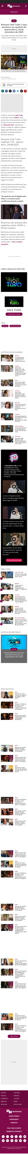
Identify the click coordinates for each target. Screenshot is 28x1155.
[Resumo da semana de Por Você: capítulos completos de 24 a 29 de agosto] (7, 961)
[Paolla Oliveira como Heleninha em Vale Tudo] (7, 393)
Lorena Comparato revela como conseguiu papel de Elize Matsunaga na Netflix (13, 498)
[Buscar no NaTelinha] (26, 6)
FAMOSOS (16, 1095)
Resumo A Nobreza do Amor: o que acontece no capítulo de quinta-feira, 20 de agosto (20, 875)
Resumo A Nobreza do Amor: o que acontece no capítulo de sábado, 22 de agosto (21, 706)
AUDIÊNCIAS (4, 1098)
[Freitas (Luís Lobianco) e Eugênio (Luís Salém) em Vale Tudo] (7, 416)
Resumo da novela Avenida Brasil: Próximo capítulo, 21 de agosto (20, 813)
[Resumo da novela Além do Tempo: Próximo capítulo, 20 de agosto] (7, 917)
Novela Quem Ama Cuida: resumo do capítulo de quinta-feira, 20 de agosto (20, 855)
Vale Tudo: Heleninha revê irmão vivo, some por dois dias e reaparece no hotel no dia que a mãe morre (20, 371)
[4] (7, 609)
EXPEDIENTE (14, 1119)
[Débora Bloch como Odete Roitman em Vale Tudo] (7, 439)
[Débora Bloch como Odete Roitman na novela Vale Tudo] (7, 382)
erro (25, 91)
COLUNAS (16, 1098)
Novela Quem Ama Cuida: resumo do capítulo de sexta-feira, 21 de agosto (20, 759)
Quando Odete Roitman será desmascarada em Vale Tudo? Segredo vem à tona (20, 440)
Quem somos (14, 1116)
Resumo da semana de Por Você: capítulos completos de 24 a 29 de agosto (21, 963)
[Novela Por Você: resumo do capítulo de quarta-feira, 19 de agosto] (7, 1016)
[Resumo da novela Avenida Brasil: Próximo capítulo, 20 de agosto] (7, 907)
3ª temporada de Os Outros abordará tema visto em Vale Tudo (21, 430)
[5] (7, 620)
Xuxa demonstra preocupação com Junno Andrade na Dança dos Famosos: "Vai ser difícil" (21, 599)
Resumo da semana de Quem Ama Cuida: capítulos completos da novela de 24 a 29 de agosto (21, 930)
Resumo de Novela (15, 326)
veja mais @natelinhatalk (14, 560)
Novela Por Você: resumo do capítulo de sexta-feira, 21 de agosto (21, 769)
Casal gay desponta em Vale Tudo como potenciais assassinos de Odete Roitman (21, 418)
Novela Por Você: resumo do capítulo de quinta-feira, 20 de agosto (21, 865)
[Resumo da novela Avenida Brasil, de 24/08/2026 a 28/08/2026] (7, 716)
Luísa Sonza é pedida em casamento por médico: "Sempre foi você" (21, 587)
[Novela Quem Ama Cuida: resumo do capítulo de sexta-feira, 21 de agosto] (7, 758)
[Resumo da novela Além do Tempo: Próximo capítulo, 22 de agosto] (7, 748)
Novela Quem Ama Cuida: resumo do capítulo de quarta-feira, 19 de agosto (20, 986)
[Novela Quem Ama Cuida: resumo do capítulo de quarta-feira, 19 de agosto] (7, 984)
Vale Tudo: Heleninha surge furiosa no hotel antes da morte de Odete (20, 395)
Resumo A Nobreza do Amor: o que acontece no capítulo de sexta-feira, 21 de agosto (20, 802)
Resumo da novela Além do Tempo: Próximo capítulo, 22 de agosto (20, 749)
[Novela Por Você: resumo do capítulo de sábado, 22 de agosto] (7, 694)
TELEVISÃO (17, 1093)
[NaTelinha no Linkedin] (11, 1140)
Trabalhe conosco (14, 1131)
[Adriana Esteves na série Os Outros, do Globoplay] (7, 428)
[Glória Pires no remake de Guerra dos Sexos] (7, 405)
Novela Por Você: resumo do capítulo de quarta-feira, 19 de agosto (21, 1017)
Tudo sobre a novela (14, 314)
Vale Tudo (19, 115)
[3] (7, 597)
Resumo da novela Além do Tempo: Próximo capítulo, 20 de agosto (20, 918)
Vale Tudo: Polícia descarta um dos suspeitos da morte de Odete (20, 384)
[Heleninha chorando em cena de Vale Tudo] (7, 368)
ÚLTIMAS (3, 1093)
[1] (7, 575)
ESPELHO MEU (18, 1104)
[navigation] (2, 6)
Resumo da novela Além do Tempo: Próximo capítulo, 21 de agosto (20, 823)
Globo (16, 117)
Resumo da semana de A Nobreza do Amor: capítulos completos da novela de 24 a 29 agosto (21, 974)
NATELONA (4, 1104)
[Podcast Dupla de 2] (16, 1140)
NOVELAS (3, 1095)
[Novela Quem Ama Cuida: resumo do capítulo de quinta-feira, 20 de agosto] (7, 853)
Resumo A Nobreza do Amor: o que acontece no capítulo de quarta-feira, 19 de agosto (20, 1028)
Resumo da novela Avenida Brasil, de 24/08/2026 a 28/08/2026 (20, 717)
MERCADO (4, 1101)
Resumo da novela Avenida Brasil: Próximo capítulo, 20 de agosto (20, 908)
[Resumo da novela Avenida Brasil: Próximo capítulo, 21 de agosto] (7, 811)
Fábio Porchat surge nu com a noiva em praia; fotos (21, 575)
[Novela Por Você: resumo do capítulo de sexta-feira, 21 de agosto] (7, 768)
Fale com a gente (14, 1128)
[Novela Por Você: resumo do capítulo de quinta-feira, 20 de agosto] (7, 864)
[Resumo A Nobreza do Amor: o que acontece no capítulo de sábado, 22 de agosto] (7, 705)
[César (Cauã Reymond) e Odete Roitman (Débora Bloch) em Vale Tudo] (7, 358)
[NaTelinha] (13, 6)
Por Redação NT (5, 77)
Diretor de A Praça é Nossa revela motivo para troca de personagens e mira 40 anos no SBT (21, 622)
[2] (7, 586)
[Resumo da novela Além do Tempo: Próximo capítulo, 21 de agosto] (7, 822)
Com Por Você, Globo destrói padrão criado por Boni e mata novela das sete (21, 610)
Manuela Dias (9, 125)
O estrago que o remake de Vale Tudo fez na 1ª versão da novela (20, 359)
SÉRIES (15, 1101)
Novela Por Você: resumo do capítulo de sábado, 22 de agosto (21, 696)
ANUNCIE (14, 1123)
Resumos (14, 12)
